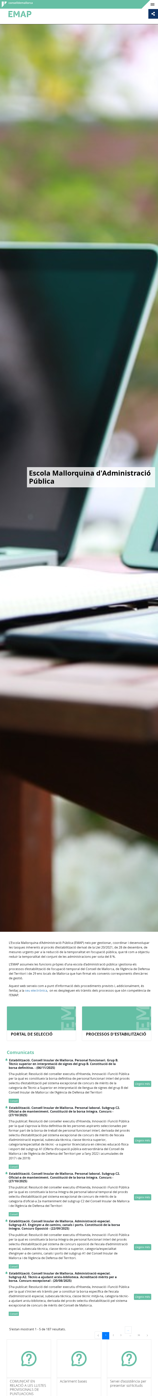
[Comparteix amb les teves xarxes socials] (153, 14)
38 (140, 1335)
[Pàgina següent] (147, 1335)
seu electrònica (36, 990)
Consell (14, 1100)
